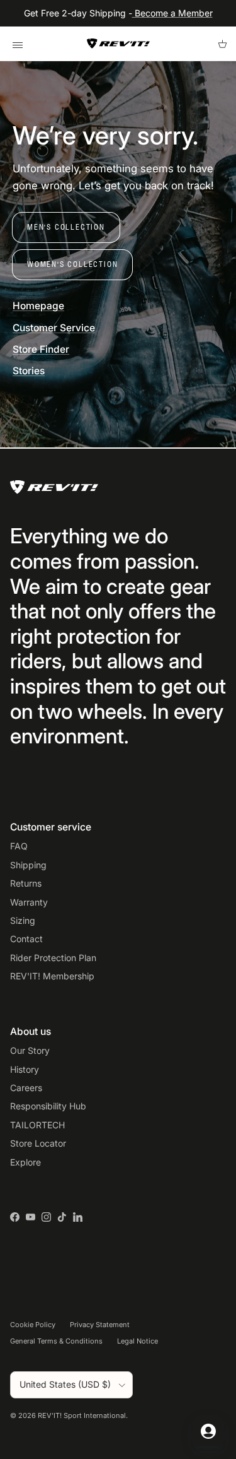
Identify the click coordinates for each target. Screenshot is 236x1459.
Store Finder (41, 349)
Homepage (38, 306)
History (24, 1069)
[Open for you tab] (208, 1431)
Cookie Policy (32, 1324)
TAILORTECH (37, 1124)
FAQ (19, 846)
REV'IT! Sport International (82, 1415)
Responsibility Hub (48, 1106)
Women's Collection (72, 264)
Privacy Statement (100, 1324)
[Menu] (17, 43)
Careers (26, 1087)
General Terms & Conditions (56, 1341)
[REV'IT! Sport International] (118, 43)
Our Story (30, 1050)
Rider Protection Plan (53, 957)
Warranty (29, 902)
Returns (26, 883)
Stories (29, 371)
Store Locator (38, 1143)
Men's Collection (66, 227)
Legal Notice (137, 1341)
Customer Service (54, 328)
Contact (26, 938)
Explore (25, 1162)
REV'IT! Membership (52, 976)
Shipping (28, 864)
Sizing (22, 920)
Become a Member (172, 13)
